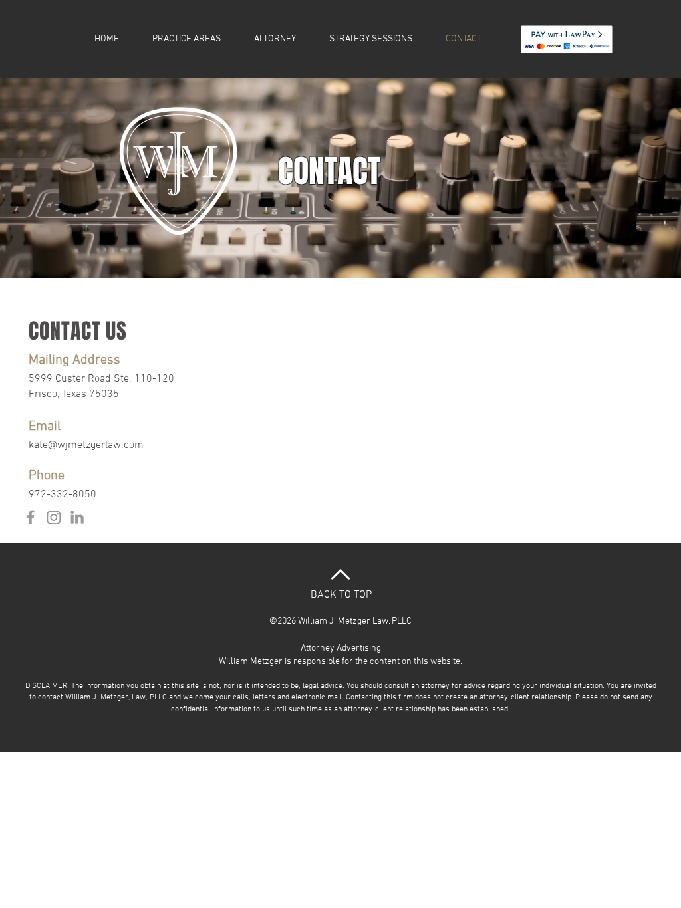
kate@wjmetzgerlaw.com (86, 445)
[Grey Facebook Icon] (30, 517)
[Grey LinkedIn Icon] (77, 517)
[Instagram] (54, 517)
